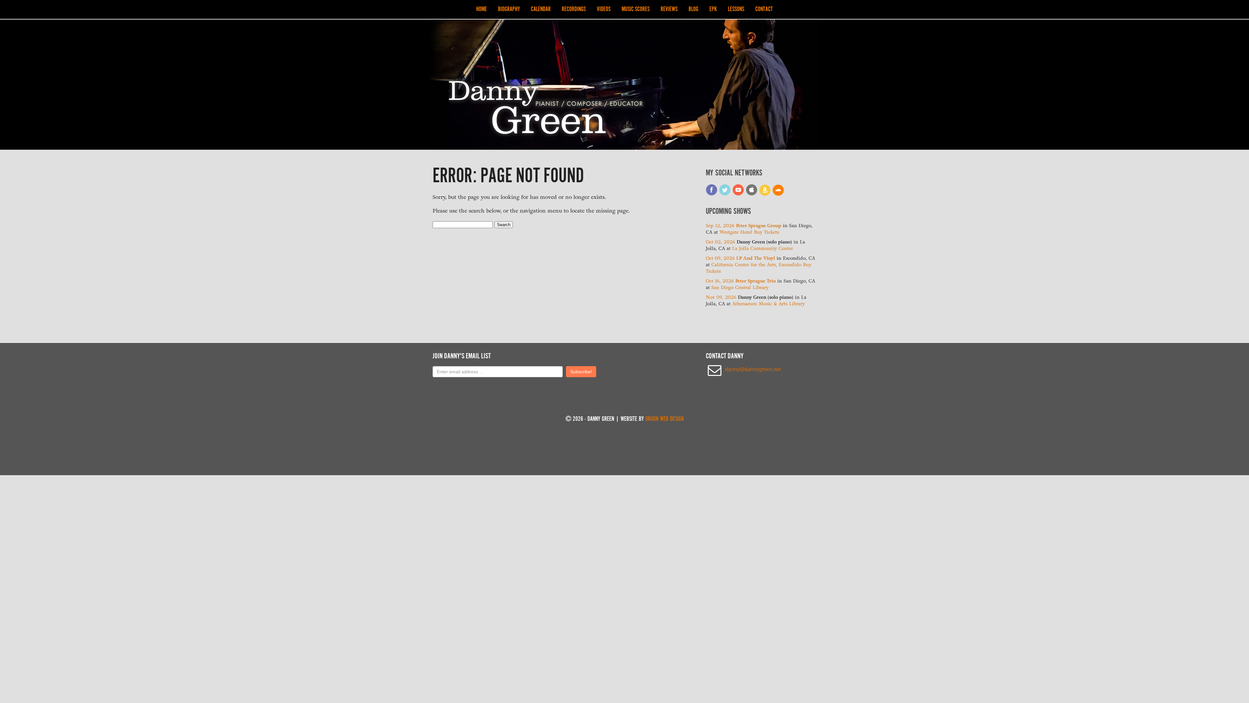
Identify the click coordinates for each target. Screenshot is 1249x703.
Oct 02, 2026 (721, 242)
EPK (713, 9)
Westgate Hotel (735, 232)
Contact (764, 9)
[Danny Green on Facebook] (712, 194)
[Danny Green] (547, 135)
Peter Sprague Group (758, 225)
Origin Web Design (664, 419)
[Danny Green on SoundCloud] (778, 194)
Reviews (669, 9)
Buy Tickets (766, 232)
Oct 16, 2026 (720, 281)
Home (481, 9)
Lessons (736, 9)
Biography (509, 9)
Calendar (541, 9)
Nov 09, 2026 (722, 297)
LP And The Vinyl (755, 258)
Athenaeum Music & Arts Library (768, 303)
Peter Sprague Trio (755, 281)
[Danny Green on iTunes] (752, 194)
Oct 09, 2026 (721, 258)
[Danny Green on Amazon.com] (765, 194)
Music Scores (636, 9)
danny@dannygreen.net (753, 369)
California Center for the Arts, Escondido (756, 264)
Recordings (574, 9)
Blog (693, 9)
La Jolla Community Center (762, 248)
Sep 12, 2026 (721, 225)
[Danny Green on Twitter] (725, 194)
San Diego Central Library (740, 287)
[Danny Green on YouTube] (738, 194)
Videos (604, 9)
